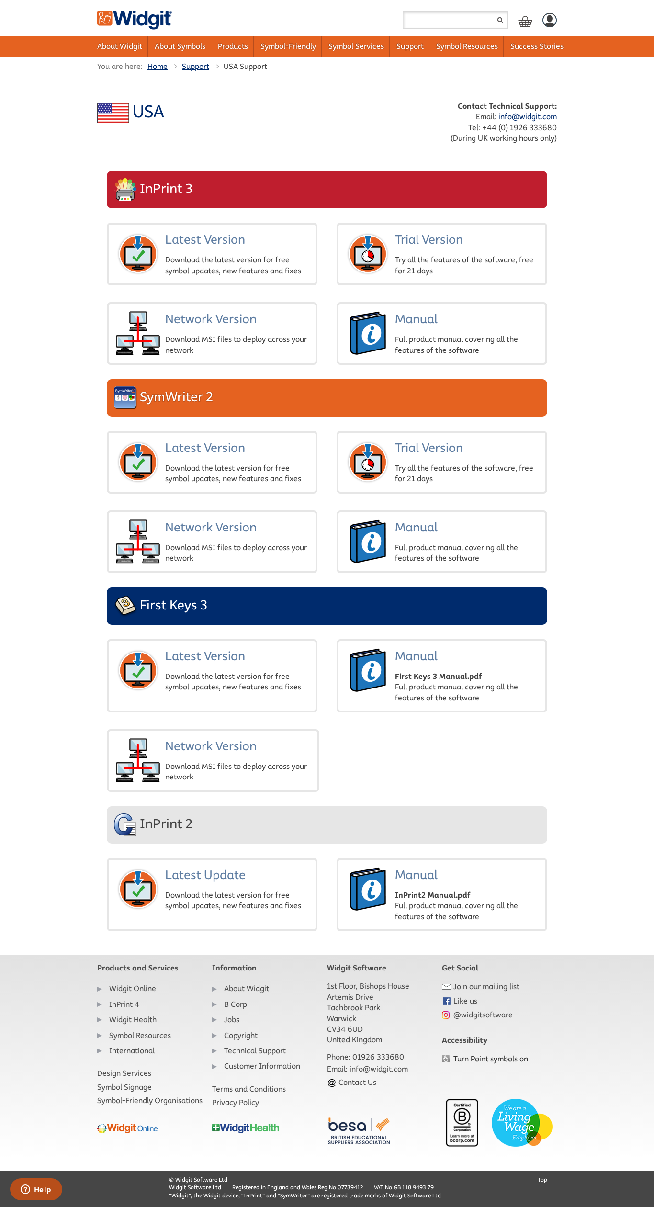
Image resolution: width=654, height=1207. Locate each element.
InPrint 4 (124, 1004)
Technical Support (255, 1050)
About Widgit (119, 46)
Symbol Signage (124, 1087)
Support (410, 46)
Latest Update (233, 888)
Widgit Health (133, 1019)
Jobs (231, 1019)
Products (233, 46)
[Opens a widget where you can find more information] (36, 1190)
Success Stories (537, 46)
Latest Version (233, 253)
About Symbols (180, 46)
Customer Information (262, 1066)
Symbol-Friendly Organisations (150, 1100)
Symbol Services (356, 46)
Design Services (124, 1073)
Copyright (241, 1035)
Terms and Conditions (249, 1089)
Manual (456, 332)
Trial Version (464, 253)
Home (157, 66)
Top (542, 1179)
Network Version (236, 332)
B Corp (235, 1004)
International (132, 1050)
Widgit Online (132, 988)
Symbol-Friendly (288, 46)
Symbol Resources (467, 46)
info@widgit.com (527, 116)
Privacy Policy (235, 1102)
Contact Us (356, 1082)
